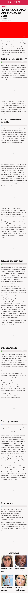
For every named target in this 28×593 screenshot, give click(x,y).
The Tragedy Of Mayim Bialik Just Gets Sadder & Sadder (7, 570)
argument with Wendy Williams (9, 396)
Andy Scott (5, 18)
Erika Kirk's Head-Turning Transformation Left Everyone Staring (20, 589)
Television (4, 6)
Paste (5, 140)
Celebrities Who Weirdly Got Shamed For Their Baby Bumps (6, 589)
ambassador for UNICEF (14, 368)
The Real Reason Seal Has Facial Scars (20, 569)
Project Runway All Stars (17, 366)
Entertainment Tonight (18, 212)
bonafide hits (21, 182)
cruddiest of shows (11, 182)
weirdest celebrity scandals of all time (16, 322)
